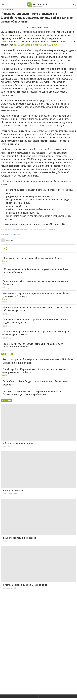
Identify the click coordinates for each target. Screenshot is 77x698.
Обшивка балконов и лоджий (18, 443)
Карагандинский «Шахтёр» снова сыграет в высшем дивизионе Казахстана (35, 283)
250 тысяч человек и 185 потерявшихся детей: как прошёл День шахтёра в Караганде (35, 271)
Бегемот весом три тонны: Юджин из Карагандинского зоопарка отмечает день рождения (35, 333)
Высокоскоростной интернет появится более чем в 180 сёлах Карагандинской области (37, 361)
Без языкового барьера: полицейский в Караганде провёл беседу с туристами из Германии (36, 295)
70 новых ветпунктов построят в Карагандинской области (32, 258)
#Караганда (4, 234)
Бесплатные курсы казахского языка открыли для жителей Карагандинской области (32, 345)
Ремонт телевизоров (13, 490)
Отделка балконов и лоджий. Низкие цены (25, 584)
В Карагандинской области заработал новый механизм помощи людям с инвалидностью (35, 321)
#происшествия (15, 234)
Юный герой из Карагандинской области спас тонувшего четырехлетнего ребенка (35, 371)
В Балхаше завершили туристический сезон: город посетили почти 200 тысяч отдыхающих (36, 309)
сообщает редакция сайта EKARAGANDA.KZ (36, 44)
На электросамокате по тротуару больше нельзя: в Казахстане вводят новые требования (31, 393)
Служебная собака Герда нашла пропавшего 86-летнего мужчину (35, 383)
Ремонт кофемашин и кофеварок (20, 537)
